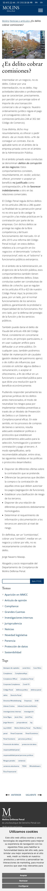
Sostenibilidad (13, 652)
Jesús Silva (18, 717)
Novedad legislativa (16, 635)
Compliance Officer (10, 679)
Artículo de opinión (16, 600)
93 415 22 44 (9, 2)
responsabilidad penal (11, 750)
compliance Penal (26, 679)
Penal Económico (32, 733)
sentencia (21, 761)
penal (5, 733)
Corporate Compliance (11, 684)
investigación (29, 711)
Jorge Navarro (8, 722)
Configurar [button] (23, 886)
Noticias (9, 629)
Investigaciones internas (19, 617)
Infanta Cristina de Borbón (27, 706)
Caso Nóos (37, 668)
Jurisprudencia (13, 623)
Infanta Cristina (8, 706)
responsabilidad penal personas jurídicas (18, 755)
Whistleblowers (35, 766)
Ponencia (10, 640)
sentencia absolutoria (11, 766)
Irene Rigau (7, 717)
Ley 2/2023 (7, 728)
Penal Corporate (16, 733)
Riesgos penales (9, 761)
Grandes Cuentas (15, 612)
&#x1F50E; (37, 581)
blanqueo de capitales (11, 668)
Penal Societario (9, 739)
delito (5, 695)
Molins (5, 20)
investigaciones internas (12, 711)
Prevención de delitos (11, 744)
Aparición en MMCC (16, 594)
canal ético (26, 668)
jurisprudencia (22, 722)
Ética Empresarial (9, 771)
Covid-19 (26, 684)
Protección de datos (16, 646)
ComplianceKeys (21, 673)
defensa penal (36, 690)
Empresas (28, 701)
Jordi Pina (28, 717)
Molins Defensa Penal (22, 728)
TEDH (24, 766)
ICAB (36, 701)
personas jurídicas (25, 739)
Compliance (12, 606)
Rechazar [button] (23, 881)
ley (31, 722)
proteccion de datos (29, 744)
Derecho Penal (16, 695)
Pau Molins (37, 728)
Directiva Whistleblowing (12, 701)
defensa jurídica (22, 690)
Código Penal (8, 690)
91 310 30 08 (23, 2)
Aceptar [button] (23, 875)
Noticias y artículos (20, 20)
